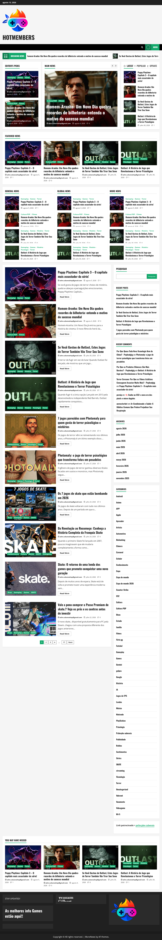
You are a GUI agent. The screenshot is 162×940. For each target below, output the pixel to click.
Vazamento (120, 801)
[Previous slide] (112, 65)
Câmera (119, 546)
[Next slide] (115, 65)
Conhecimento (13, 444)
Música (119, 708)
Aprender (120, 521)
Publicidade (121, 739)
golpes (119, 670)
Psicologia (127, 162)
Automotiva (121, 533)
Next (70, 642)
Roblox (119, 745)
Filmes (21, 103)
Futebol (119, 645)
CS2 (117, 596)
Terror (75, 107)
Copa (118, 571)
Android (119, 496)
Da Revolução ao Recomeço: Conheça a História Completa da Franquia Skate (30, 540)
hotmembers (19, 37)
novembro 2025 (122, 478)
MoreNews (90, 936)
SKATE (33, 518)
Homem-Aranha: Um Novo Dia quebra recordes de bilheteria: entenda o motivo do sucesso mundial (21, 112)
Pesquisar (121, 268)
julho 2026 (120, 434)
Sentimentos (121, 751)
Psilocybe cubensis (124, 733)
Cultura (24, 554)
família (119, 627)
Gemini (119, 664)
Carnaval (119, 552)
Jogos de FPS (121, 695)
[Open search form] (142, 47)
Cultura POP (12, 103)
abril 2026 (120, 453)
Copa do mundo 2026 (125, 583)
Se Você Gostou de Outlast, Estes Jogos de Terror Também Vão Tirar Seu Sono (114, 56)
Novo (155, 47)
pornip (119, 394)
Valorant (119, 795)
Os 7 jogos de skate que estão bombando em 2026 (30, 504)
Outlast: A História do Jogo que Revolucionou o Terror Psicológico (130, 121)
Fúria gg (119, 639)
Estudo (119, 620)
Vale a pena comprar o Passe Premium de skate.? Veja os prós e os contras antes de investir (30, 619)
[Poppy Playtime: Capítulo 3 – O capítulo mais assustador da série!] (23, 153)
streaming (120, 770)
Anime (118, 502)
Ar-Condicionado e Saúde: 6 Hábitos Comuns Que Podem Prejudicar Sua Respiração (135, 407)
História (67, 107)
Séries (118, 758)
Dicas (10, 518)
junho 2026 (121, 440)
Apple (118, 514)
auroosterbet (122, 403)
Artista (119, 527)
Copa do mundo (122, 577)
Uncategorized (122, 789)
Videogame (47, 554)
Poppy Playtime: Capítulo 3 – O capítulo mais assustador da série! (21, 85)
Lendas (119, 702)
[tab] (128, 66)
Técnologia (120, 776)
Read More (65, 297)
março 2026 (121, 459)
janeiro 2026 (121, 472)
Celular (119, 558)
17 (64, 642)
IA (117, 689)
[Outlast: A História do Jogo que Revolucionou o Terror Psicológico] (139, 153)
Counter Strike (122, 589)
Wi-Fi (118, 814)
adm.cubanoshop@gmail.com (59, 123)
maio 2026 (120, 447)
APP (118, 508)
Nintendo (120, 714)
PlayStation (121, 720)
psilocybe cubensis (145, 825)
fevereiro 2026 (122, 465)
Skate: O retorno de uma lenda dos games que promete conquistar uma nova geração (30, 579)
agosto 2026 (121, 428)
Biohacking (120, 539)
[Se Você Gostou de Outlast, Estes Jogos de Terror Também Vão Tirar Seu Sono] (81, 99)
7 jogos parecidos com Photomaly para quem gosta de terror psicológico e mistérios (30, 431)
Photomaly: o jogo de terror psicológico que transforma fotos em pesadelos (30, 467)
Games (59, 107)
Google (119, 677)
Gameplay (51, 107)
